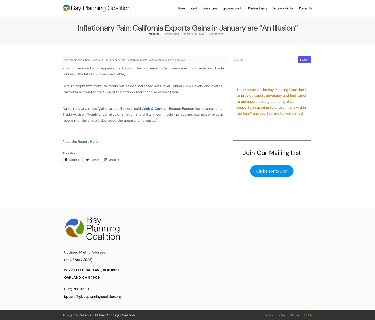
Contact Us (305, 8)
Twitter (281, 315)
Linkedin (268, 315)
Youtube (308, 315)
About (193, 8)
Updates (154, 33)
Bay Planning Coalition (76, 60)
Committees (210, 8)
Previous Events (257, 8)
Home (181, 8)
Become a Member (283, 8)
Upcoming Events (232, 8)
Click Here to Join (272, 171)
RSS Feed (294, 315)
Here (94, 141)
